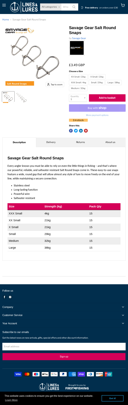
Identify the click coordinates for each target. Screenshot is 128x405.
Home (5, 19)
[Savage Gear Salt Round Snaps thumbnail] (8, 96)
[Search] (74, 7)
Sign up (64, 356)
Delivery (51, 142)
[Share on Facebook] (71, 131)
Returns (80, 142)
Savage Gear (79, 38)
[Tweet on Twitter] (76, 131)
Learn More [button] (11, 400)
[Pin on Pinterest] (86, 131)
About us (110, 142)
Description (19, 142)
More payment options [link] (97, 115)
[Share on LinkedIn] (81, 131)
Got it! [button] (112, 398)
